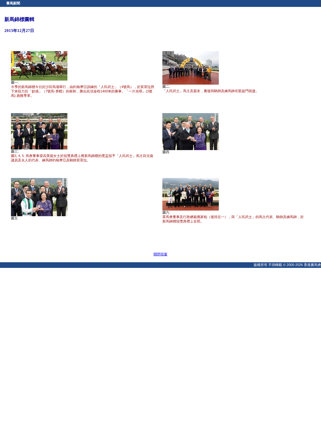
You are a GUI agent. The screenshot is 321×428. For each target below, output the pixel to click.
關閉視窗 (160, 254)
